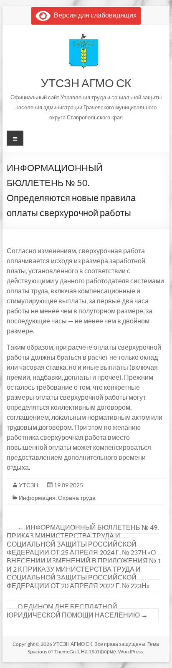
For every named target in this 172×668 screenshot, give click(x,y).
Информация (37, 497)
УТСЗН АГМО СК (86, 83)
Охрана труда (77, 497)
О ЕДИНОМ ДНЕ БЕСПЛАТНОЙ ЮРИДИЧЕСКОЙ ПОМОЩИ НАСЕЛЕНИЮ (77, 610)
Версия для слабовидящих (94, 15)
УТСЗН (28, 485)
